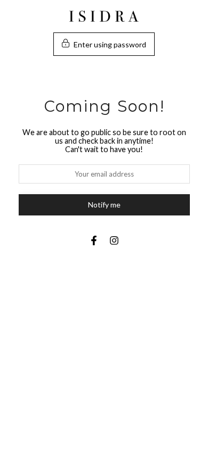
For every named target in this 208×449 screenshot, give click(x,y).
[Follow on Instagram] (114, 240)
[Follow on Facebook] (94, 240)
